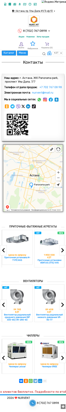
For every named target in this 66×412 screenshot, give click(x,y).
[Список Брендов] (19, 4)
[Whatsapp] (39, 99)
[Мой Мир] (40, 381)
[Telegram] (13, 106)
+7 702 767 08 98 (50, 87)
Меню (22, 52)
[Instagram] (45, 99)
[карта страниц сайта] (25, 4)
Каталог (9, 52)
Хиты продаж (43, 37)
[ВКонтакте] (21, 381)
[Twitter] (23, 106)
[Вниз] (63, 406)
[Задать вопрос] (30, 4)
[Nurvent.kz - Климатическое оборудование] (34, 21)
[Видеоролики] (5, 4)
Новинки (30, 37)
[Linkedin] (28, 106)
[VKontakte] (56, 99)
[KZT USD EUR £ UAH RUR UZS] (55, 53)
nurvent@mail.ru (42, 92)
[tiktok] (33, 106)
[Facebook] (51, 99)
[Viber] (18, 106)
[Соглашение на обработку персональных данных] (35, 4)
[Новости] (15, 4)
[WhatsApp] (31, 381)
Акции (21, 37)
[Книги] (10, 4)
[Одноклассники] (7, 106)
